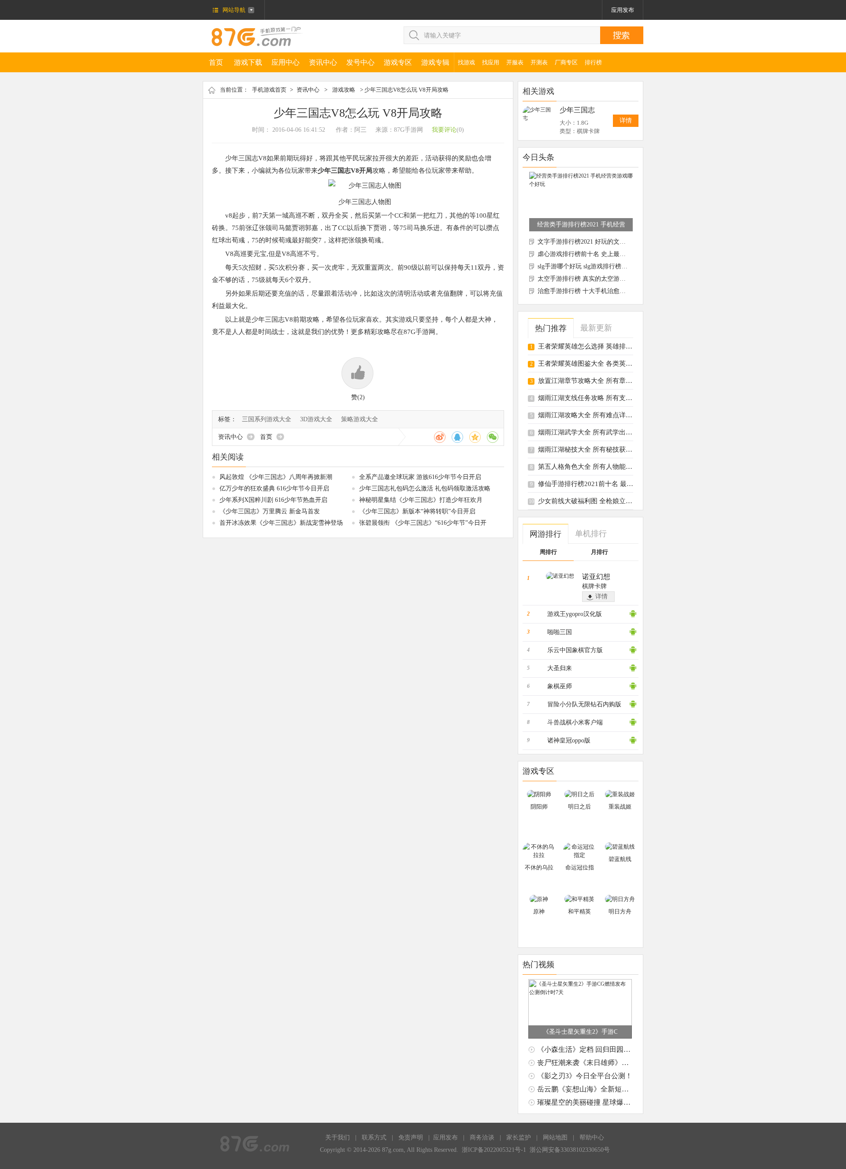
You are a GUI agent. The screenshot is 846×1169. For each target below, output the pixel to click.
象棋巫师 (559, 686)
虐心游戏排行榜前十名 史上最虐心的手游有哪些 (603, 254)
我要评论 (444, 129)
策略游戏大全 (359, 419)
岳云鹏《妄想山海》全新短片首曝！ (593, 1089)
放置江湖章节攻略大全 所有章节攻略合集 (598, 380)
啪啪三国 (559, 632)
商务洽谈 (482, 1137)
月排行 (599, 552)
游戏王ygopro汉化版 (574, 614)
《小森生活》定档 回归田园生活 (587, 1049)
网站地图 (555, 1137)
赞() (358, 397)
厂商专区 (566, 62)
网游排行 (545, 534)
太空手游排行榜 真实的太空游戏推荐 (588, 278)
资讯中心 (323, 62)
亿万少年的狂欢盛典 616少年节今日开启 (274, 488)
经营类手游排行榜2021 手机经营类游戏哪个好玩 (581, 224)
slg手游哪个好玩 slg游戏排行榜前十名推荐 (595, 266)
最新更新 (596, 327)
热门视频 (538, 964)
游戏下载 (248, 62)
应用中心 (285, 62)
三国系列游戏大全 (266, 419)
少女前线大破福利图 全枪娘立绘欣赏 (592, 501)
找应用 (490, 62)
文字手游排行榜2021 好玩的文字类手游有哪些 (600, 241)
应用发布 (622, 10)
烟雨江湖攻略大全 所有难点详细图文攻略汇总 (605, 415)
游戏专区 (398, 62)
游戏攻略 (343, 89)
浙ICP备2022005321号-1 (494, 1150)
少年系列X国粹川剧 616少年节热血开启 (273, 500)
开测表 (539, 62)
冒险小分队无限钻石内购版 (584, 704)
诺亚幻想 (596, 576)
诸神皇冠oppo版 (568, 740)
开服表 (514, 62)
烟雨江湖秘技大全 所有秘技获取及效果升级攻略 (608, 449)
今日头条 (538, 157)
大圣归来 (559, 668)
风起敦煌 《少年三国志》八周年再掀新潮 (275, 477)
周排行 (548, 552)
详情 (626, 120)
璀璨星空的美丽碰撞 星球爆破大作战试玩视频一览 (615, 1102)
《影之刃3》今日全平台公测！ (584, 1076)
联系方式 (374, 1137)
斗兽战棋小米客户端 (575, 722)
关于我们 (337, 1137)
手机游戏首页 (269, 89)
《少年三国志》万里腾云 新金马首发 (269, 511)
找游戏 (466, 62)
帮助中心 (591, 1137)
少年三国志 (577, 110)
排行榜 (593, 62)
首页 (216, 62)
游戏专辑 (435, 62)
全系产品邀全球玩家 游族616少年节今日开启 (420, 477)
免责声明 (410, 1137)
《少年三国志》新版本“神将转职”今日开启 (417, 511)
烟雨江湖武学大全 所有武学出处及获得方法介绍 (608, 432)
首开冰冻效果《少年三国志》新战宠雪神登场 (281, 523)
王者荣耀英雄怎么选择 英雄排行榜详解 (595, 346)
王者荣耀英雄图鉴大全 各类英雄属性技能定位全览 (611, 363)
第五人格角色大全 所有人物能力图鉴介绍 (598, 466)
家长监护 (518, 1137)
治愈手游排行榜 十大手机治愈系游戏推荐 (594, 291)
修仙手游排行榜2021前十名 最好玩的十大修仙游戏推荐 (618, 483)
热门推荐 (551, 328)
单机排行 (591, 533)
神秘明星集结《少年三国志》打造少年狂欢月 (420, 500)
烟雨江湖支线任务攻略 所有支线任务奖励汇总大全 (611, 397)
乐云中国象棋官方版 (575, 650)
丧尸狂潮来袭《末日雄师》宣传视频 (593, 1062)
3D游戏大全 (316, 419)
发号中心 (360, 62)
